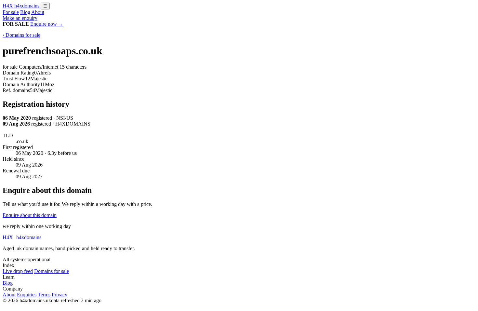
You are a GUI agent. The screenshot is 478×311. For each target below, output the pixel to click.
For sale (11, 12)
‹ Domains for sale (21, 35)
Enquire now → (46, 24)
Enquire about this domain (30, 215)
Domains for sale (51, 271)
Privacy (59, 294)
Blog (25, 12)
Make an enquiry (20, 18)
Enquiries (26, 294)
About (37, 12)
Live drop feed (18, 271)
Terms (44, 294)
